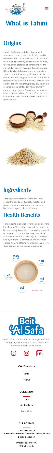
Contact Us (26, 411)
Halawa (26, 380)
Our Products (26, 405)
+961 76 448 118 (26, 446)
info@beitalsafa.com (26, 443)
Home (26, 399)
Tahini (26, 374)
